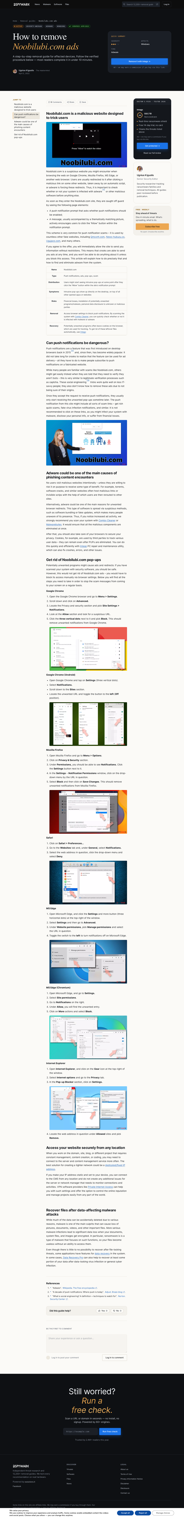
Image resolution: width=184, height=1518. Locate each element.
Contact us (125, 1493)
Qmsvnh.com (98, 237)
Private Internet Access (100, 1187)
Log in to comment (115, 1357)
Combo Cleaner (81, 316)
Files (67, 4)
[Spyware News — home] (21, 4)
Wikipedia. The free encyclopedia (78, 1288)
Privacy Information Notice (132, 1479)
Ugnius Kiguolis (26, 70)
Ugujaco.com (53, 241)
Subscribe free (152, 226)
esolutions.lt (30, 1482)
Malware (47, 4)
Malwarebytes (54, 524)
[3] (88, 380)
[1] (104, 190)
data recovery (102, 1253)
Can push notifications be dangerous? (26, 115)
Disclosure (125, 1488)
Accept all (125, 1513)
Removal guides (27, 21)
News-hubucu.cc (115, 237)
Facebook (17, 1486)
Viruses (70, 1469)
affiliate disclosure (57, 1508)
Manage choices (163, 1513)
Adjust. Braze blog (113, 1292)
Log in (166, 4)
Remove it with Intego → (139, 61)
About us (124, 1469)
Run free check (110, 1431)
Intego (83, 332)
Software (58, 4)
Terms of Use (126, 1474)
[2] (72, 351)
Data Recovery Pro (73, 1257)
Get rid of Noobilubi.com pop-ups (25, 136)
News (37, 4)
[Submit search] (124, 4)
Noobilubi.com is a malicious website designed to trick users (25, 107)
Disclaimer (125, 1483)
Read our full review (152, 153)
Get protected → (152, 146)
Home (15, 21)
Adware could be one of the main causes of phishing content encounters (25, 125)
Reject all (143, 1513)
